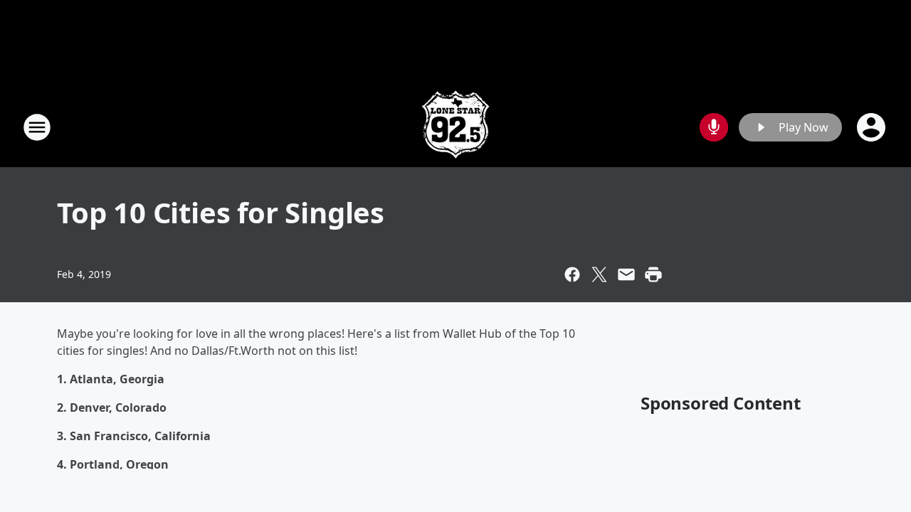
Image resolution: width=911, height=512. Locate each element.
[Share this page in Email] (626, 274)
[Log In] (872, 127)
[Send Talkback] (714, 127)
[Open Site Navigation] (37, 127)
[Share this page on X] (599, 274)
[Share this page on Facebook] (572, 274)
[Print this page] (653, 274)
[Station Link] (455, 127)
